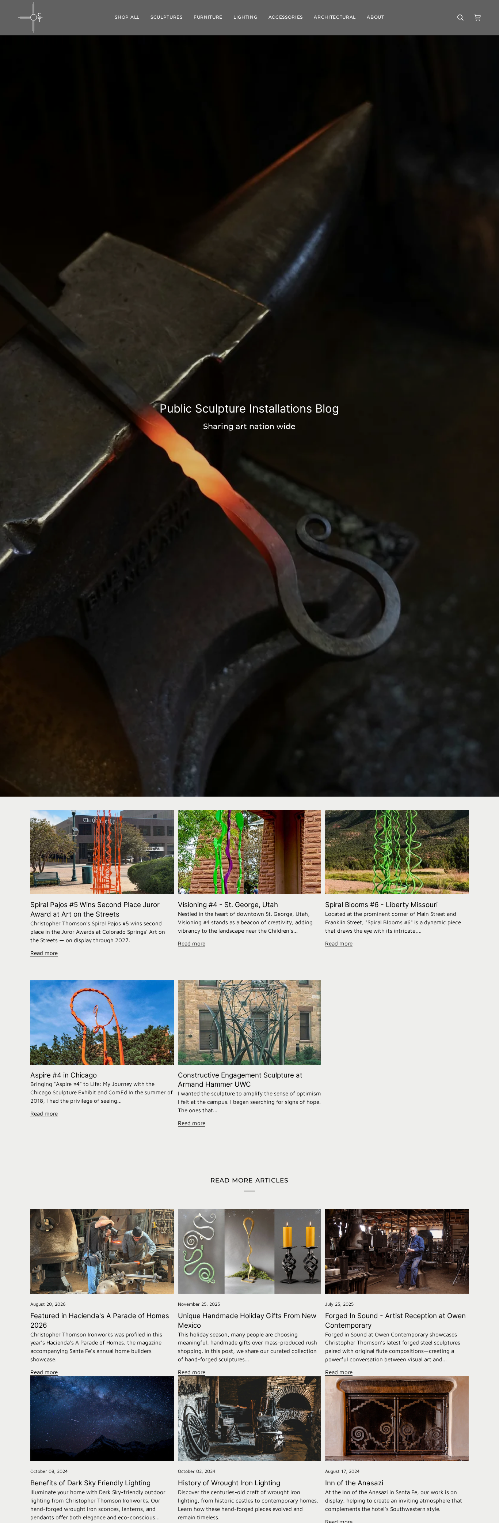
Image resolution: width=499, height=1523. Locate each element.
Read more (44, 952)
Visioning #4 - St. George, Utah (228, 904)
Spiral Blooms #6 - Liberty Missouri (381, 904)
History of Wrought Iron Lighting (229, 1483)
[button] (166, 17)
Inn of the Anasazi (354, 1483)
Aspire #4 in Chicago (63, 1075)
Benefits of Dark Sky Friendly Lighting (90, 1483)
